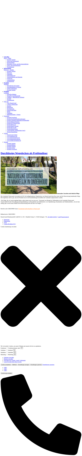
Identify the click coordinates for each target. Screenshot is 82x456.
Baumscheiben (10, 62)
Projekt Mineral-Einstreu (13, 122)
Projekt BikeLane (11, 124)
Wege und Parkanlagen (13, 61)
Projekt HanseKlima (12, 132)
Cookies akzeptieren (6, 364)
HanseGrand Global (12, 135)
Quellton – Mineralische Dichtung (15, 97)
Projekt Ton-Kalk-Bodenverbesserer (16, 119)
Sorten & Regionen (12, 88)
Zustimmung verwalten (6, 373)
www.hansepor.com (12, 136)
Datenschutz (7, 221)
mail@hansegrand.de (63, 217)
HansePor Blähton (11, 94)
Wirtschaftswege (11, 75)
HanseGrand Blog (11, 110)
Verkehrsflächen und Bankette (14, 77)
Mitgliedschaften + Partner (13, 114)
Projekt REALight (11, 127)
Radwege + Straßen (9, 69)
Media (8, 111)
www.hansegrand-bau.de (13, 137)
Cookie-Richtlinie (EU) (10, 224)
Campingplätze (11, 80)
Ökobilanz (9, 113)
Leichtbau (6, 92)
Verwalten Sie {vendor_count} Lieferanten (15, 360)
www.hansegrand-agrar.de (13, 139)
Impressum (6, 219)
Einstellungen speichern (36, 364)
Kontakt (9, 98)
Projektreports (10, 67)
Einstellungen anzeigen (23, 364)
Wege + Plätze (7, 57)
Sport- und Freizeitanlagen (13, 65)
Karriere (9, 106)
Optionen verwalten (9, 357)
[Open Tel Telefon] (41, 454)
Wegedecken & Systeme (13, 85)
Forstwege (9, 78)
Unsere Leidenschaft (12, 104)
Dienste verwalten (8, 359)
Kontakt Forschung (12, 117)
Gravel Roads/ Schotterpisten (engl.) (16, 130)
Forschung (6, 116)
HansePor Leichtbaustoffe (13, 96)
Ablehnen (14, 364)
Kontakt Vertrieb (11, 59)
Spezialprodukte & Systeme (14, 87)
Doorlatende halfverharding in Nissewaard (29, 208)
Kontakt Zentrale (11, 146)
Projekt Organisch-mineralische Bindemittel (18, 120)
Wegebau (6, 83)
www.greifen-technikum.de (14, 140)
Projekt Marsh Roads (12, 129)
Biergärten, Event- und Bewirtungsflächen (17, 64)
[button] (41, 286)
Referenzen (10, 107)
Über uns (6, 101)
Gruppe (6, 133)
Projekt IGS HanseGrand (13, 123)
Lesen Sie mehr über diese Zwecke (13, 362)
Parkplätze (9, 74)
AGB (5, 222)
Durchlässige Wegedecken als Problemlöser (24, 153)
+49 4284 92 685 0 (52, 217)
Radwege (9, 72)
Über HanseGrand (11, 103)
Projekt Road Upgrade (12, 126)
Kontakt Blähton (11, 145)
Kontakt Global (11, 148)
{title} (5, 367)
